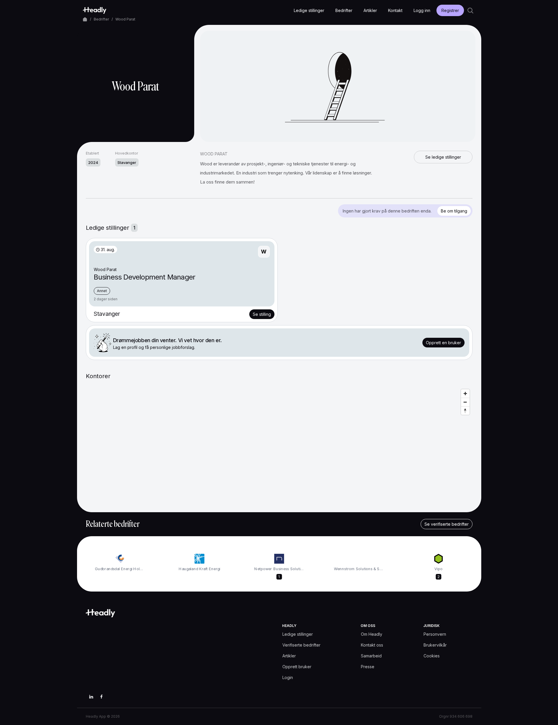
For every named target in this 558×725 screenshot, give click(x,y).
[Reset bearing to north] (465, 410)
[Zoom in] (465, 393)
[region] (279, 444)
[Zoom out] (465, 402)
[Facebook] (101, 696)
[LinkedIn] (91, 696)
